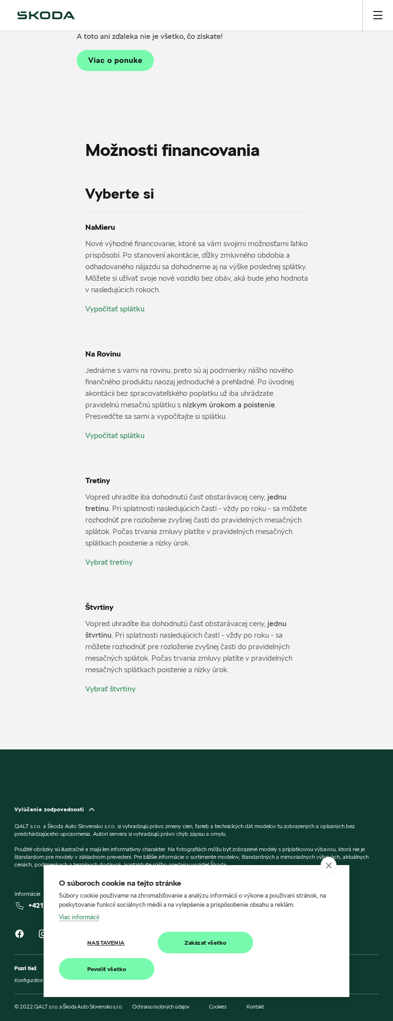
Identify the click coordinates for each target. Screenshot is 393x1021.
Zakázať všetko (206, 942)
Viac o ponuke (115, 60)
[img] (46, 15)
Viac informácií (79, 917)
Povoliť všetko (107, 969)
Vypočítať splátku (115, 308)
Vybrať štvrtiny (110, 688)
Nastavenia (106, 942)
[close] (328, 865)
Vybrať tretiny (109, 562)
